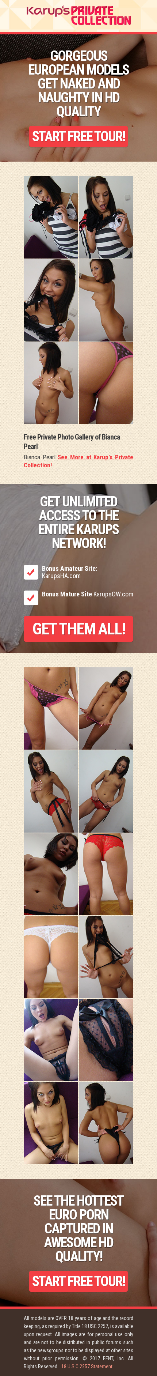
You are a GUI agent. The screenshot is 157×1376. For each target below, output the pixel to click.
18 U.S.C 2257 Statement (86, 1366)
